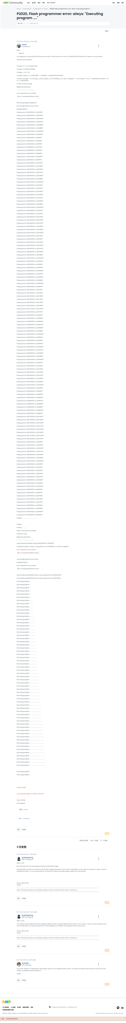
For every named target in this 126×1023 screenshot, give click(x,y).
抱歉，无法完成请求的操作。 (10, 1019)
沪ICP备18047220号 (72, 1007)
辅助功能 (35, 1013)
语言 (113, 3)
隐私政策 (5, 1013)
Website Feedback (43, 1013)
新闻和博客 (26, 1007)
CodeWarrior (27, 9)
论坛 (28, 3)
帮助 (118, 3)
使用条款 (10, 1013)
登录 (122, 3)
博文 (43, 3)
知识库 (34, 3)
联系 (32, 1007)
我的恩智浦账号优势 (8, 1010)
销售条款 (15, 1013)
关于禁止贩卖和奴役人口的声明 (25, 1013)
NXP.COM (50, 3)
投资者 (19, 1007)
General (25, 809)
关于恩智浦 (6, 1007)
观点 (39, 3)
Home (19, 9)
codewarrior (26, 818)
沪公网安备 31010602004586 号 (59, 1007)
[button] (98, 46)
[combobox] (67, 23)
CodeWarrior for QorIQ (40, 9)
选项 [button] (106, 31)
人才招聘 (13, 1007)
